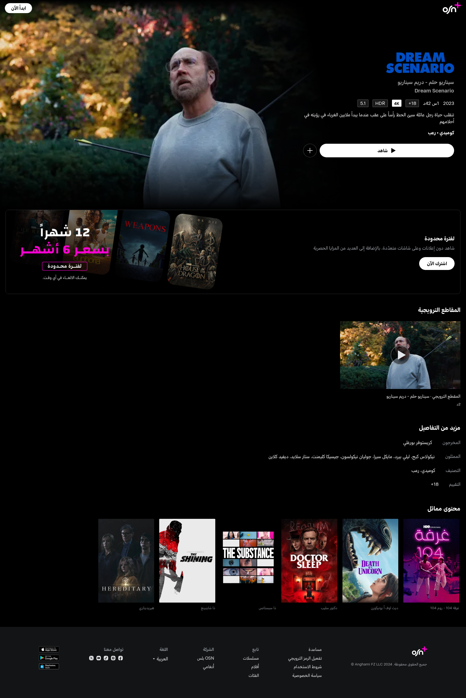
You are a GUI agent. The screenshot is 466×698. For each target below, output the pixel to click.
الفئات (254, 675)
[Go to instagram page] (113, 659)
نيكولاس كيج (423, 456)
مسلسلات (251, 658)
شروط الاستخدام (308, 667)
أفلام (255, 667)
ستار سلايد (300, 456)
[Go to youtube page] (99, 659)
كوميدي (447, 132)
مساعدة (315, 649)
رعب (432, 132)
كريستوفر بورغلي (417, 442)
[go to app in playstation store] (49, 666)
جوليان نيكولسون (356, 456)
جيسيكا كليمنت (325, 456)
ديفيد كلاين (278, 456)
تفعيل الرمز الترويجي (305, 658)
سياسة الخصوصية (307, 675)
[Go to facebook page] (120, 659)
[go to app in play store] (49, 658)
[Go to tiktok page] (106, 659)
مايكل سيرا (383, 456)
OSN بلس (205, 658)
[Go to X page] (91, 659)
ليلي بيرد (402, 456)
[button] (18, 8)
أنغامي (208, 667)
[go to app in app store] (49, 649)
